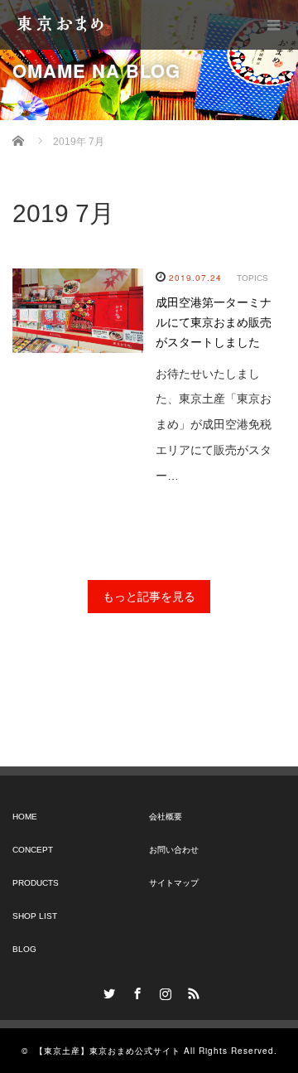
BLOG (24, 949)
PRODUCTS (35, 882)
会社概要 (165, 816)
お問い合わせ (174, 849)
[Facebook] (135, 991)
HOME (24, 816)
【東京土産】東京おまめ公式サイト (107, 1050)
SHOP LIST (34, 916)
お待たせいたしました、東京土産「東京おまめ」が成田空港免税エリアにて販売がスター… (214, 424)
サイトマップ (174, 882)
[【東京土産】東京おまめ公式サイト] (63, 24)
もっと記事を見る (149, 596)
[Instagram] (163, 991)
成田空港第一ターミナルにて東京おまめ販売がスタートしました (214, 322)
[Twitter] (106, 991)
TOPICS (252, 278)
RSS (191, 991)
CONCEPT (32, 849)
